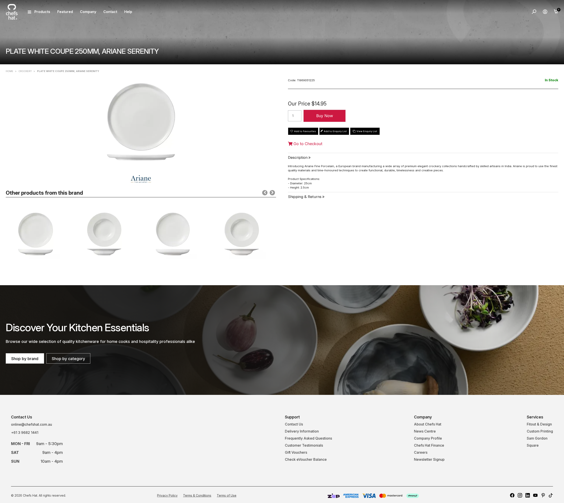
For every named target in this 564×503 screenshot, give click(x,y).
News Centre (425, 431)
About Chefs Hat (427, 424)
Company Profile (428, 438)
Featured (65, 11)
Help (128, 11)
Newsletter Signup (429, 459)
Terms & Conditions (197, 495)
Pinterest (543, 495)
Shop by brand (24, 358)
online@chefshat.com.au (31, 424)
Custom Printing (540, 431)
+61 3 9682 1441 (24, 432)
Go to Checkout (307, 144)
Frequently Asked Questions (308, 438)
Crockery (25, 71)
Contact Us (294, 424)
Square (533, 445)
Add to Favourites (305, 131)
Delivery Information (302, 431)
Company (88, 11)
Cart (556, 11)
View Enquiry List (366, 131)
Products (42, 11)
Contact (110, 11)
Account (545, 11)
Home (9, 71)
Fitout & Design (539, 424)
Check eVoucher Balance (306, 459)
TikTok (551, 495)
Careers (420, 452)
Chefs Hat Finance (429, 445)
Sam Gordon (537, 438)
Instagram (520, 495)
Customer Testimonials (304, 445)
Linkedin (527, 495)
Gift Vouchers (296, 452)
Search (534, 11)
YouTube (535, 495)
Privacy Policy (167, 495)
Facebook (512, 495)
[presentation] (264, 192)
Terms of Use (226, 495)
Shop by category (68, 358)
